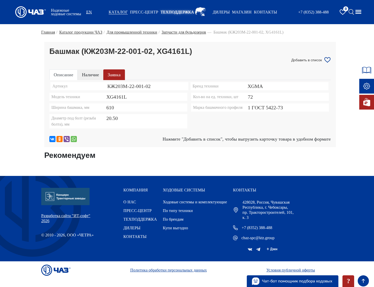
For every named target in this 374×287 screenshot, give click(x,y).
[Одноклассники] (59, 139)
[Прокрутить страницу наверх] (363, 280)
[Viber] (67, 139)
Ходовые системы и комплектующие (195, 202)
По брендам (173, 219)
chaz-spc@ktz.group (258, 238)
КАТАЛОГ (118, 12)
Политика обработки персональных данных (168, 270)
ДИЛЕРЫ (131, 228)
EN (89, 12)
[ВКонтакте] (52, 139)
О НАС (129, 202)
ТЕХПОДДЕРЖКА (177, 12)
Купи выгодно (175, 228)
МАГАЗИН (242, 12)
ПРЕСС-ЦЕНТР (144, 12)
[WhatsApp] (74, 139)
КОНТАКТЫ (265, 12)
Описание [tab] (63, 74)
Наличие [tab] (90, 74)
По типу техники (178, 210)
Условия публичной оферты (290, 270)
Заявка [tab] (114, 74)
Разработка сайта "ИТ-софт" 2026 (65, 218)
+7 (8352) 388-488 (313, 12)
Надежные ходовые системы (66, 12)
